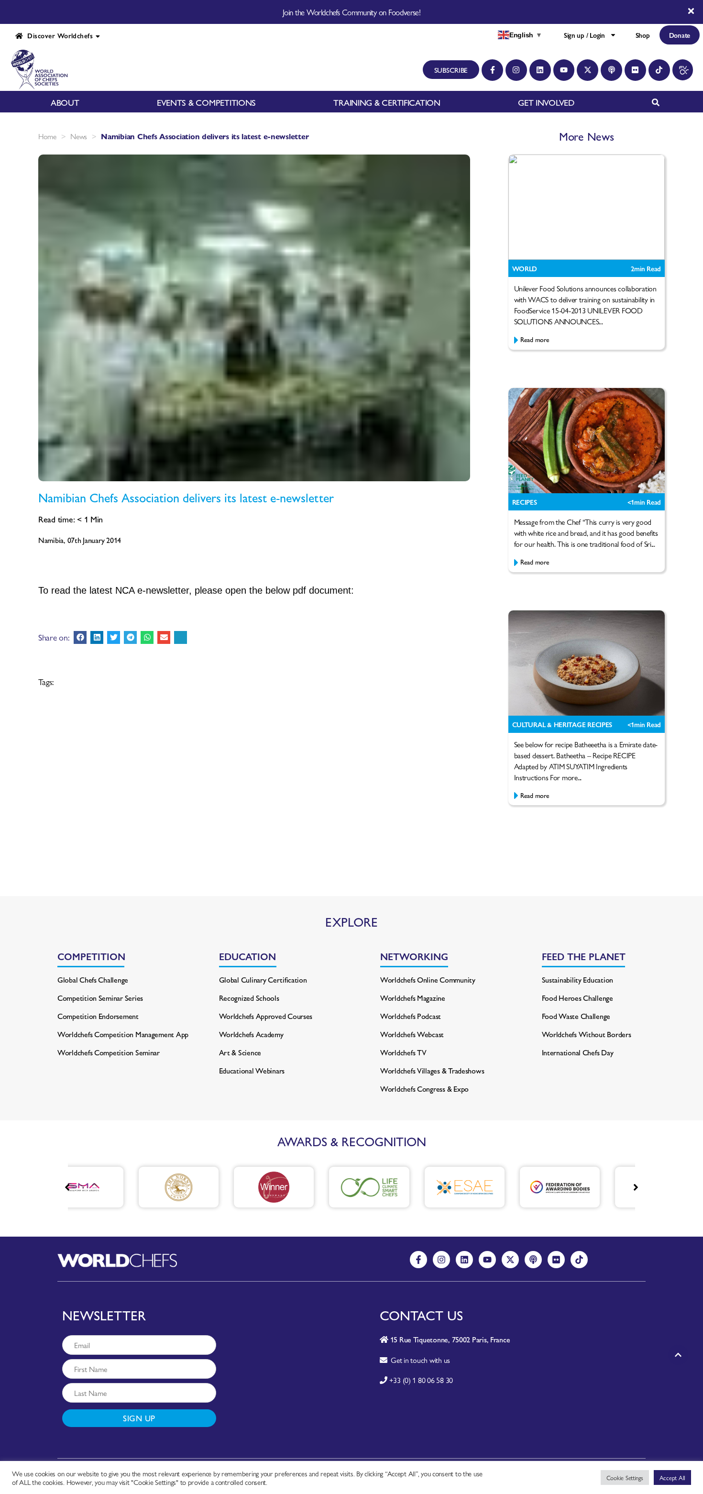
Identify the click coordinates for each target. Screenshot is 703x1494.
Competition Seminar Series (100, 997)
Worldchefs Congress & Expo (424, 1088)
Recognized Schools (249, 997)
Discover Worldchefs (58, 35)
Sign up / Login (584, 35)
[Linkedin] (540, 70)
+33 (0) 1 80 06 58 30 (421, 1379)
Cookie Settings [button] (624, 1477)
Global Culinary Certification (263, 979)
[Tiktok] (659, 70)
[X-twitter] (587, 70)
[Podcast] (611, 70)
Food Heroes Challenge (577, 997)
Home (47, 136)
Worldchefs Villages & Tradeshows (432, 1070)
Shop (643, 35)
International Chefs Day (578, 1052)
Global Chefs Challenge (92, 979)
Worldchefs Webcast (412, 1034)
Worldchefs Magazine (412, 997)
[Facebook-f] (492, 70)
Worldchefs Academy (251, 1034)
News (78, 136)
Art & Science (240, 1052)
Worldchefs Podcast (410, 1015)
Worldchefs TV (403, 1052)
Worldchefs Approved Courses (266, 1015)
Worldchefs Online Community (427, 979)
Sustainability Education (578, 979)
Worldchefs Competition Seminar (108, 1052)
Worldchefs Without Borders (586, 1034)
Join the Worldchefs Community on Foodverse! (351, 12)
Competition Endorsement (98, 1015)
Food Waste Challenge (576, 1015)
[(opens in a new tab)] (129, 1187)
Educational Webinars (252, 1070)
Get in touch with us (418, 1359)
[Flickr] (635, 70)
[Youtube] (564, 70)
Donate (679, 35)
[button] (80, 637)
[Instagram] (516, 70)
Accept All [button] (672, 1477)
